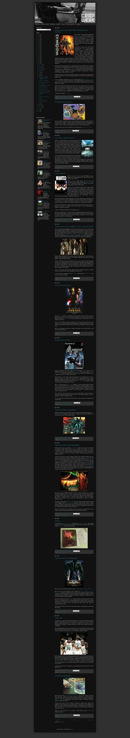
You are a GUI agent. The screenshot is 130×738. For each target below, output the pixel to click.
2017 (39, 48)
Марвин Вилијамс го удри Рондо (62, 660)
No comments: (69, 96)
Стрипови (52, 24)
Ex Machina (78, 35)
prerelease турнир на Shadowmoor (71, 695)
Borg (83, 89)
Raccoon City (69, 384)
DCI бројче (61, 525)
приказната (89, 710)
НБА (60, 132)
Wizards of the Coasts (67, 523)
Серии (43, 24)
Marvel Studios (58, 592)
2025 (39, 36)
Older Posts (91, 720)
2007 (39, 109)
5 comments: (69, 219)
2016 (39, 50)
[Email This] (74, 96)
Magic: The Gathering (83, 523)
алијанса (72, 502)
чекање (60, 315)
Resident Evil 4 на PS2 (62, 340)
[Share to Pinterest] (79, 96)
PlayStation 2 (61, 404)
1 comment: (69, 130)
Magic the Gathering (62, 552)
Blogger (71, 729)
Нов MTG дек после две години (47, 141)
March (40, 104)
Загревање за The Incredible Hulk (66, 558)
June (40, 74)
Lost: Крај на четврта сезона (64, 138)
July (39, 72)
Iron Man (74, 273)
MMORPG (87, 457)
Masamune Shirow (71, 68)
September (41, 69)
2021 (39, 42)
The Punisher (84, 588)
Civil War (87, 182)
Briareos (76, 52)
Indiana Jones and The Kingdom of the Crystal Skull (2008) (74, 226)
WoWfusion (70, 501)
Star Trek (65, 89)
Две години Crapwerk (45, 161)
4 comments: (69, 610)
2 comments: (69, 166)
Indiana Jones (61, 279)
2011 (39, 58)
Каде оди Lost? (46, 150)
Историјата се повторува (63, 102)
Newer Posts (57, 720)
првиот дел (88, 38)
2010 (39, 59)
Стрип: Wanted (60, 173)
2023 (39, 39)
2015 (39, 52)
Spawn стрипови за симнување (65, 410)
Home (74, 720)
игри (69, 404)
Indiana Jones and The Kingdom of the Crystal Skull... (45, 86)
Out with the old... (46, 180)
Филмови (37, 24)
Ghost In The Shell (60, 68)
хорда (67, 502)
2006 (39, 111)
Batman (63, 24)
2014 (39, 53)
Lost (60, 167)
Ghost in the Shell (68, 98)
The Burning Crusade (89, 465)
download (60, 439)
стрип (66, 439)
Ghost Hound (67, 93)
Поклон (57, 521)
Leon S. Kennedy (80, 380)
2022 (39, 40)
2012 (39, 56)
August (40, 70)
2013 (39, 55)
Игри (47, 24)
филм (73, 98)
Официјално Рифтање (45, 202)
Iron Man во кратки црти (63, 285)
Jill (82, 389)
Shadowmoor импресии (63, 676)
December (41, 64)
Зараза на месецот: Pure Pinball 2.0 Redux (47, 120)
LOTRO (59, 460)
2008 (39, 63)
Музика (58, 24)
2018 (39, 47)
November (41, 66)
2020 (39, 44)
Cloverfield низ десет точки (46, 171)
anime (60, 98)
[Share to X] (77, 96)
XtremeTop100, (86, 461)
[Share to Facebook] (78, 96)
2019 (39, 45)
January (40, 107)
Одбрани (78, 24)
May (39, 75)
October (40, 67)
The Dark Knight (88, 273)
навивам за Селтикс (86, 127)
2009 (39, 61)
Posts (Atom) (62, 722)
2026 (39, 34)
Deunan (82, 49)
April (40, 102)
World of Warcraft (70, 24)
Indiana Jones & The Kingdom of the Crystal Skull (74, 234)
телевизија (63, 132)
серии (62, 167)
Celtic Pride (58, 618)
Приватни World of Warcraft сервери (67, 445)
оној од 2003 (90, 591)
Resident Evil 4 (77, 371)
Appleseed (63, 98)
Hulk (60, 612)
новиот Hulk (83, 591)
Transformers (66, 318)
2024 (39, 37)
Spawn (92, 412)
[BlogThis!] (75, 96)
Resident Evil (66, 404)
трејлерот (70, 598)
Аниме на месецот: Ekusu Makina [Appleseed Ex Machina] (43, 77)
